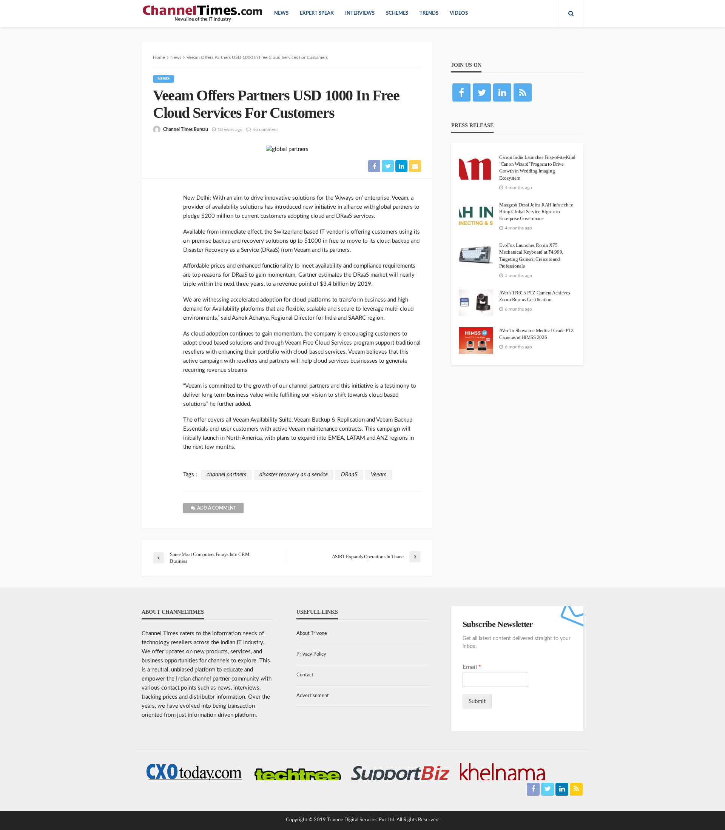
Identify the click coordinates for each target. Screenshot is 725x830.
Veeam (379, 474)
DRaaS (349, 474)
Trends (429, 13)
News (281, 13)
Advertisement (312, 695)
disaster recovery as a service (293, 474)
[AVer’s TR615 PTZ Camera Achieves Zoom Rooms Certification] (476, 302)
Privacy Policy (311, 654)
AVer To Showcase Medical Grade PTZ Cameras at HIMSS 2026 (536, 334)
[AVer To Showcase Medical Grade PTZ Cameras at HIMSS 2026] (476, 340)
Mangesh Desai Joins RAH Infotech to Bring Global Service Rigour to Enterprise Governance (536, 211)
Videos (459, 13)
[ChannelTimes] (203, 13)
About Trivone (311, 633)
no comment (265, 129)
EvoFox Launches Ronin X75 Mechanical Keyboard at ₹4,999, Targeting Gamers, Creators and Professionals (531, 255)
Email (472, 667)
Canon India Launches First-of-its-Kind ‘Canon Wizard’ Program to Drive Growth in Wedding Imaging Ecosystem (537, 167)
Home (159, 57)
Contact (304, 675)
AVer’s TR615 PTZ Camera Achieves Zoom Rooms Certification (534, 296)
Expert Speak (317, 13)
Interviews (360, 13)
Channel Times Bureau (185, 129)
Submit (477, 701)
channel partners (226, 474)
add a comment (216, 508)
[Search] (571, 13)
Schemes (397, 13)
